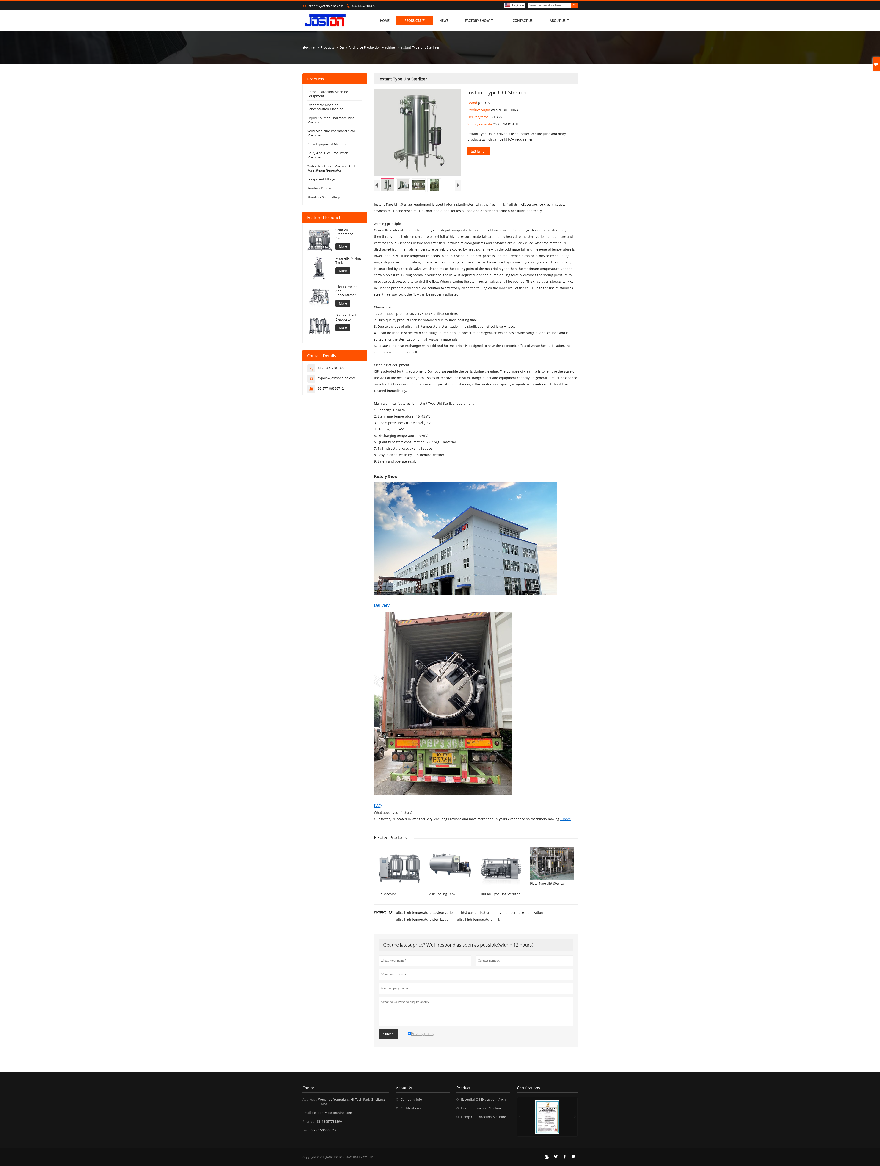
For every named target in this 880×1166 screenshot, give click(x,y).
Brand (473, 102)
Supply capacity (480, 124)
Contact (309, 1087)
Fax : (305, 1130)
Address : (309, 1099)
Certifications (411, 1108)
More (343, 246)
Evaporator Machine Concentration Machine (325, 107)
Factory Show (477, 20)
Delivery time (479, 117)
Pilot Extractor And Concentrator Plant (346, 291)
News (443, 20)
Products (412, 20)
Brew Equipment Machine (327, 144)
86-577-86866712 (331, 388)
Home (385, 20)
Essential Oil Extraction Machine (486, 1099)
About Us (558, 20)
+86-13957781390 (363, 6)
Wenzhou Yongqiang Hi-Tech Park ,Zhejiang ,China (351, 1101)
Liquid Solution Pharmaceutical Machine (331, 120)
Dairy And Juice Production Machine (367, 47)
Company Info (411, 1099)
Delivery (382, 605)
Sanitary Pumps (319, 188)
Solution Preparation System (345, 234)
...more (565, 819)
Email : (307, 1113)
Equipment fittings (321, 179)
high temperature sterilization (520, 912)
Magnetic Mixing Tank (348, 260)
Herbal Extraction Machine (481, 1108)
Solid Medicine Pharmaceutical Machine (331, 133)
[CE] (547, 1117)
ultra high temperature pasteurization (425, 912)
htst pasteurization (475, 912)
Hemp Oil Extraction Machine (483, 1117)
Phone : (308, 1121)
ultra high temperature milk (478, 919)
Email (479, 151)
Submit (388, 1034)
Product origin (479, 110)
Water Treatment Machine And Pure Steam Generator (331, 168)
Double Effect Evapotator (346, 317)
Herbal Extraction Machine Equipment (327, 94)
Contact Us (523, 20)
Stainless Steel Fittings (324, 197)
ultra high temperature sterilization (423, 919)
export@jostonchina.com (325, 6)
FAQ (378, 805)
